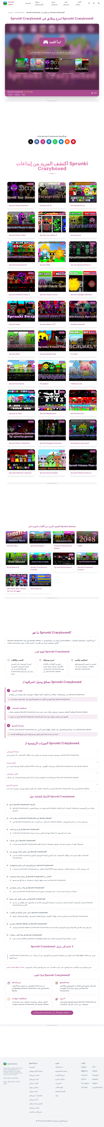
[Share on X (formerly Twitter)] (30, 141)
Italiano (95, 1083)
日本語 (94, 1071)
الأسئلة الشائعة (60, 1091)
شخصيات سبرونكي (35, 1095)
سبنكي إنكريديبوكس (39, 3)
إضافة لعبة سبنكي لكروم (10, 1078)
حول (56, 1095)
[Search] (89, 3)
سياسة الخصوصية (61, 1071)
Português (85, 1083)
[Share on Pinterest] (73, 141)
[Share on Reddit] (67, 141)
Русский (84, 1087)
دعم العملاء (59, 1067)
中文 (93, 1067)
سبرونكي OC (33, 1100)
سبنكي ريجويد (33, 1087)
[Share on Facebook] (36, 141)
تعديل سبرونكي (54, 3)
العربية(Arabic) (97, 1087)
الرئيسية (28, 3)
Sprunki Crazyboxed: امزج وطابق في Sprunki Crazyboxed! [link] (45, 12)
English (83, 1067)
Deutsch (84, 1075)
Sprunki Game (20, 12)
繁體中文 (84, 1071)
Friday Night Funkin (17, 967)
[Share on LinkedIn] (49, 141)
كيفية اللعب (59, 1087)
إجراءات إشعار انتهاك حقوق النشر (11, 1082)
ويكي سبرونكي (34, 1108)
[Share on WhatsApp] (55, 141)
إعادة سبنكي (33, 1091)
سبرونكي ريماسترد (35, 1112)
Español (95, 1079)
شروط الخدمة (60, 1075)
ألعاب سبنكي (78, 3)
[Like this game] (92, 93)
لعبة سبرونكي (66, 3)
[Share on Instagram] (42, 141)
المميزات (58, 1083)
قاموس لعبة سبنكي (35, 1104)
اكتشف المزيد (59, 1079)
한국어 (83, 1079)
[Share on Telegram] (61, 141)
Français (95, 1075)
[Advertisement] (52, 116)
